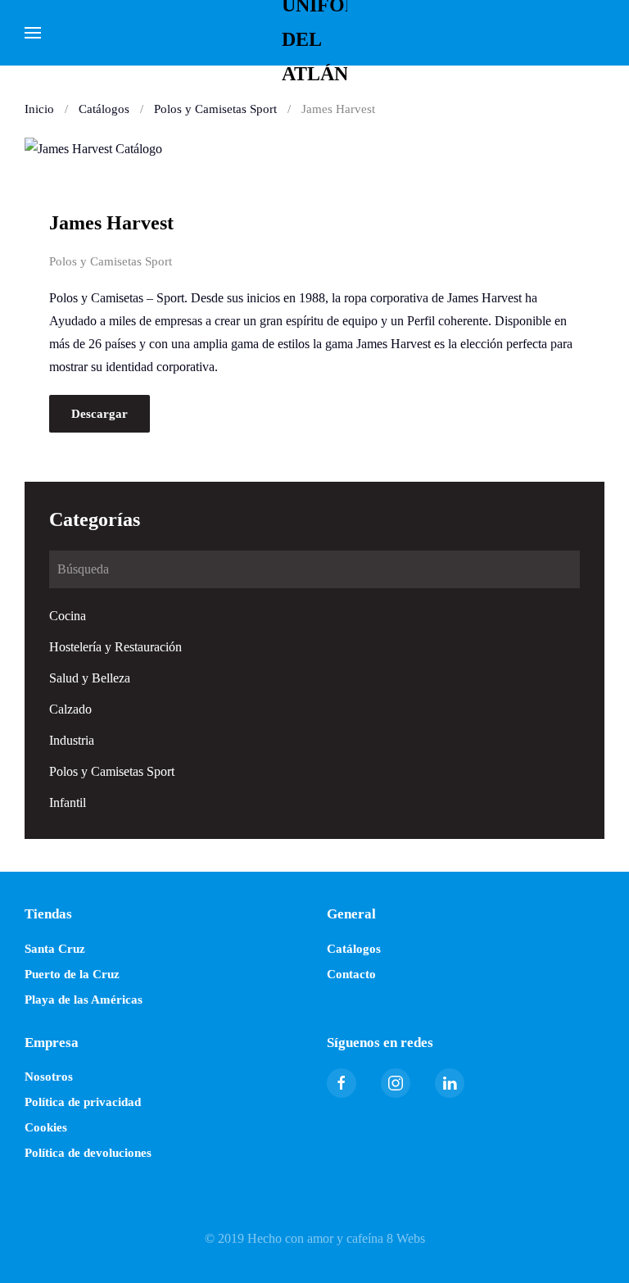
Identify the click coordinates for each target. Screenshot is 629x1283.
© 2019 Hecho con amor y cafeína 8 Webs (315, 1238)
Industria (71, 740)
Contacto (351, 974)
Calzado (70, 709)
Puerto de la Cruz (72, 974)
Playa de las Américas (84, 999)
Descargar (99, 413)
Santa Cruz (55, 948)
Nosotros (49, 1076)
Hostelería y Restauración (115, 647)
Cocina (67, 616)
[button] (33, 33)
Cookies (46, 1127)
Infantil (67, 802)
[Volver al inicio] (314, 33)
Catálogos (354, 948)
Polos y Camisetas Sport (110, 261)
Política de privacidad (83, 1101)
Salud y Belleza (89, 678)
